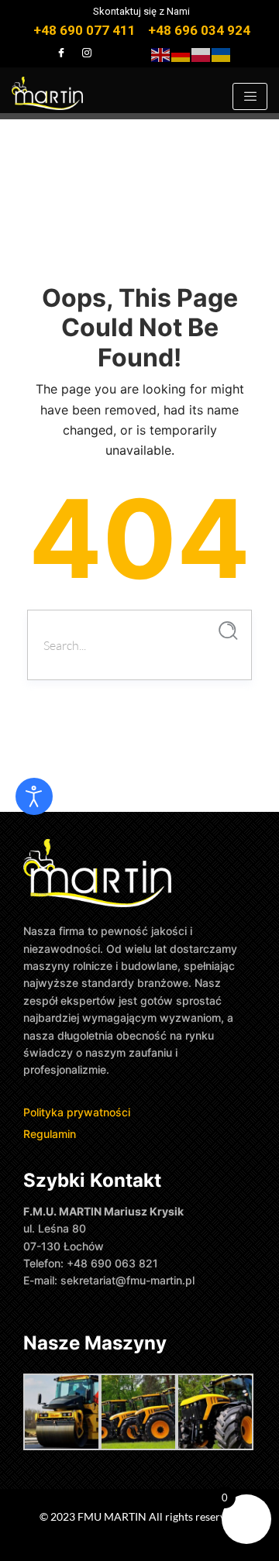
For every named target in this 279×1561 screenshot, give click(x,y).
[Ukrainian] (222, 53)
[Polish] (201, 53)
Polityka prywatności (78, 1112)
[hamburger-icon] (249, 96)
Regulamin (49, 1133)
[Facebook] (61, 52)
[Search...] (228, 631)
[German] (181, 53)
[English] (161, 53)
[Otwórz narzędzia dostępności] (34, 796)
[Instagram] (86, 52)
